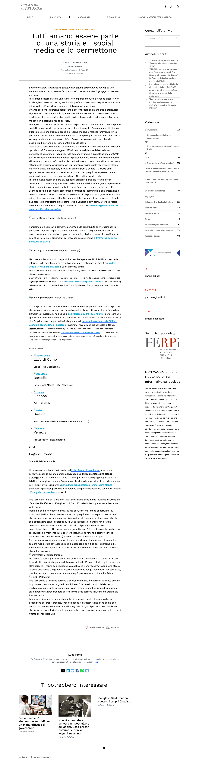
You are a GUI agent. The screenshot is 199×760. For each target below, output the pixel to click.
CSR (147, 157)
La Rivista (55, 17)
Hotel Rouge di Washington (85, 470)
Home (30, 17)
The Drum (66, 297)
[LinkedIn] (68, 671)
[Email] (63, 671)
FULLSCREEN (36, 348)
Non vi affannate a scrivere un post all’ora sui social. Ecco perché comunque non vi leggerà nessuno (74, 727)
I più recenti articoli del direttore (159, 202)
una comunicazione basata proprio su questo (80, 332)
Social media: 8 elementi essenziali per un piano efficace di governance (34, 723)
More (96, 662)
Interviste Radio (152, 213)
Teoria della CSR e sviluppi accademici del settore (162, 180)
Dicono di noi (114, 17)
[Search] (177, 6)
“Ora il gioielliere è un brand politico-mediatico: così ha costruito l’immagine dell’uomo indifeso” (162, 103)
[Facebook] (77, 671)
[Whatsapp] (82, 671)
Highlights (149, 196)
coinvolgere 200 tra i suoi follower (86, 313)
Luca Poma (75, 654)
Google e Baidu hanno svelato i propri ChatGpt (114, 699)
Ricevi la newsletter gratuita (155, 17)
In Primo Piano (151, 208)
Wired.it (79, 66)
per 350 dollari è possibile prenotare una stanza (86, 485)
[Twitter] (72, 671)
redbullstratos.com (65, 218)
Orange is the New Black (44, 492)
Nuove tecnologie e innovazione (159, 230)
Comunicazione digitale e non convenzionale (74, 29)
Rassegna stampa (152, 236)
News (147, 219)
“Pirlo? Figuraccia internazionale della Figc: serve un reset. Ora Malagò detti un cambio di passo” (163, 72)
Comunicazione (151, 130)
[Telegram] (87, 671)
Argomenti (84, 17)
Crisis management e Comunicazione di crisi (163, 147)
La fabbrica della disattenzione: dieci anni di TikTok (162, 79)
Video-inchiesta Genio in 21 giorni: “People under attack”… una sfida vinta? (164, 63)
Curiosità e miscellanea (155, 191)
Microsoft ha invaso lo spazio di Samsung (84, 281)
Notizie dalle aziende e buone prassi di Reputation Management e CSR (162, 169)
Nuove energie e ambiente (156, 225)
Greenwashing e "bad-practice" (160, 163)
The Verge (74, 250)
